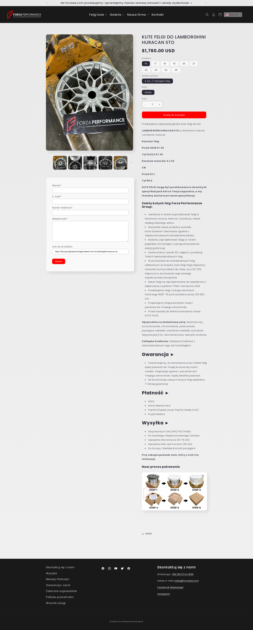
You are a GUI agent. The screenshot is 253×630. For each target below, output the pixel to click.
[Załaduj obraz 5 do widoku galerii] (120, 163)
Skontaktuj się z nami (60, 567)
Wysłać (58, 261)
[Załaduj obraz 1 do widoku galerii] (60, 163)
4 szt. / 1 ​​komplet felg (157, 81)
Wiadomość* (60, 218)
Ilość (144, 98)
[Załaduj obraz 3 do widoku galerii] (90, 163)
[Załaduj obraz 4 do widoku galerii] (105, 163)
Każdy (148, 92)
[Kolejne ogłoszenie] (206, 3)
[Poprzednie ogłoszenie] (47, 3)
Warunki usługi (56, 603)
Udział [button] (148, 533)
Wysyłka (51, 573)
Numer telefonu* (62, 207)
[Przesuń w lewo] (49, 162)
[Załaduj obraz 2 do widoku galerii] (75, 163)
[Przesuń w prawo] (131, 162)
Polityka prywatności (60, 597)
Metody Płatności (57, 579)
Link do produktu (62, 246)
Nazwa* (56, 185)
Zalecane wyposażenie (61, 591)
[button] (97, 14)
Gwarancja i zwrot (58, 585)
